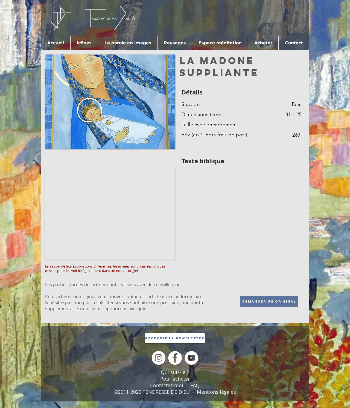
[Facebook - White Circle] (175, 358)
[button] (263, 43)
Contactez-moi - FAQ (175, 385)
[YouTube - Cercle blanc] (191, 358)
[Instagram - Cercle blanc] (158, 358)
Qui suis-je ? (175, 372)
